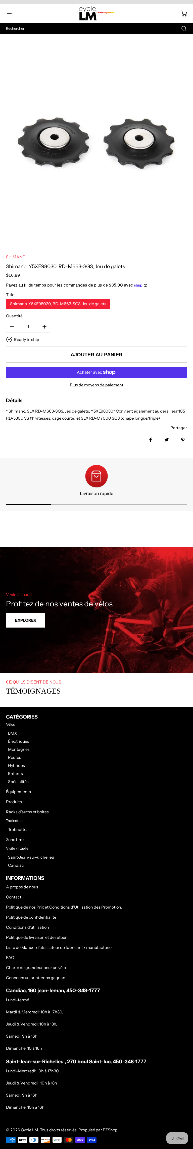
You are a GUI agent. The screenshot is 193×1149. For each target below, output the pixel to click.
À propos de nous (22, 886)
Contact (13, 896)
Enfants (15, 773)
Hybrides (16, 765)
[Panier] (181, 13)
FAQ (10, 957)
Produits (14, 801)
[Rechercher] (181, 28)
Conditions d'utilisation (27, 927)
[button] (11, 13)
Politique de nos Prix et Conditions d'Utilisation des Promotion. (64, 907)
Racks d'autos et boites (27, 811)
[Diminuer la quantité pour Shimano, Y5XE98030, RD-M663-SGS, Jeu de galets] (11, 326)
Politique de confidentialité (31, 917)
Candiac (16, 865)
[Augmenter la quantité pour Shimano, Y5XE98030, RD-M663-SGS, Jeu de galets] (44, 326)
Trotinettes (18, 829)
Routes (14, 757)
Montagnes (19, 749)
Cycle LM (29, 1129)
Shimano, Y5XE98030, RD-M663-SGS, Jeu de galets (58, 303)
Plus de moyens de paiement (96, 384)
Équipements (18, 791)
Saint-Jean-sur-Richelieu (31, 857)
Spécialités (18, 781)
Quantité (14, 315)
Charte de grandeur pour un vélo (36, 967)
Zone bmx (15, 839)
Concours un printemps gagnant (36, 977)
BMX (12, 733)
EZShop (110, 1129)
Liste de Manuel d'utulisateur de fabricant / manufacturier (59, 947)
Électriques (18, 741)
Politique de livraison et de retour (36, 937)
